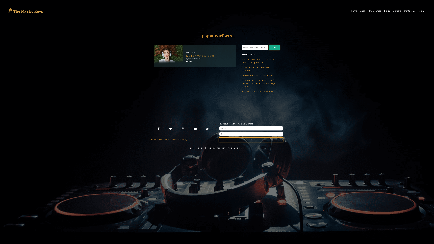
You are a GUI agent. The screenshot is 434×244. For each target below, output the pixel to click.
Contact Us (409, 10)
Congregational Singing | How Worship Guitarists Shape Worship (259, 61)
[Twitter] (170, 128)
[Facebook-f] (158, 128)
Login (421, 10)
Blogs (387, 10)
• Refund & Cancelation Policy (175, 139)
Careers (397, 10)
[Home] (207, 128)
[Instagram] (183, 128)
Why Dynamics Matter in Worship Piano (259, 91)
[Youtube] (195, 128)
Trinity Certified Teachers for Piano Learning (257, 69)
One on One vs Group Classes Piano (258, 75)
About (363, 10)
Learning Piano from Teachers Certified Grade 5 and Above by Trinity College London (259, 83)
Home (354, 10)
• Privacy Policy (156, 139)
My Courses (375, 10)
